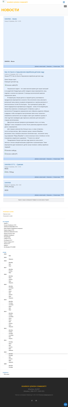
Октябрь (11, 303)
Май (10, 255)
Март (10, 266)
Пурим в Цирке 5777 (9, 242)
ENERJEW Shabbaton (9, 235)
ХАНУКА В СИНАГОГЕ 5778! (11, 231)
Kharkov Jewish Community (17, 2)
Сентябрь (11, 287)
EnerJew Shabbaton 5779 (10, 225)
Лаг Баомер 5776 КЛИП (9, 247)
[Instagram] (36, 400)
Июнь (10, 277)
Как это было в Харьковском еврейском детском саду (24, 72)
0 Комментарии (56, 66)
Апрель (10, 279)
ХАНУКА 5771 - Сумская (14, 164)
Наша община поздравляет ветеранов (13, 228)
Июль (10, 289)
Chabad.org (29, 395)
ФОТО (6, 168)
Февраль (11, 259)
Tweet (62, 66)
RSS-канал (6, 374)
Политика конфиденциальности (46, 395)
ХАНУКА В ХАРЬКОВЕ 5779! (11, 226)
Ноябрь (10, 271)
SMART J (6, 223)
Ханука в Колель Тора (9, 233)
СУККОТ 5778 (7, 238)
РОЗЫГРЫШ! (7, 237)
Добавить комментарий (40, 66)
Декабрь (11, 262)
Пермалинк (49, 66)
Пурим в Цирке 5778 (9, 230)
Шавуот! (6, 245)
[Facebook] (32, 400)
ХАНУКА (8, 183)
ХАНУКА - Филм (11, 19)
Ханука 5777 (7, 243)
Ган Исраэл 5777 (8, 240)
